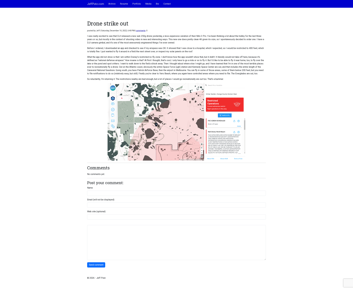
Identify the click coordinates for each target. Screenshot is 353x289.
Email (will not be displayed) (100, 199)
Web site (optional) (96, 211)
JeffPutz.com (95, 4)
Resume (124, 3)
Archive (112, 3)
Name (90, 187)
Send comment (96, 265)
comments (140, 30)
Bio (157, 3)
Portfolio (136, 3)
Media (148, 3)
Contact (167, 3)
